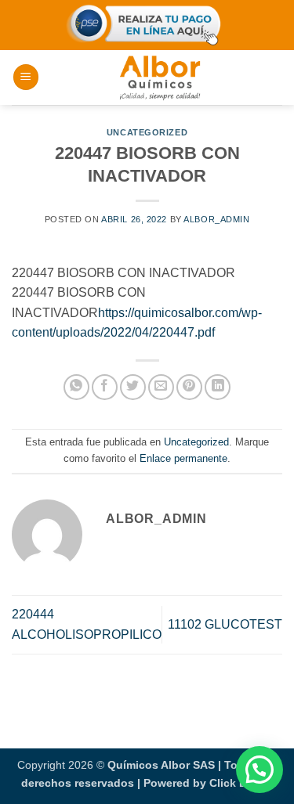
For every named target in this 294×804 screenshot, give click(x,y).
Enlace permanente (183, 458)
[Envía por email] (161, 387)
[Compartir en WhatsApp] (76, 387)
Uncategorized (147, 132)
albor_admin (216, 219)
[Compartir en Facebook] (105, 387)
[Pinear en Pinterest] (189, 387)
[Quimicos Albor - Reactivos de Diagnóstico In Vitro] (160, 77)
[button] (25, 77)
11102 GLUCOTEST (225, 624)
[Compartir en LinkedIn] (217, 387)
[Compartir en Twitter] (133, 387)
